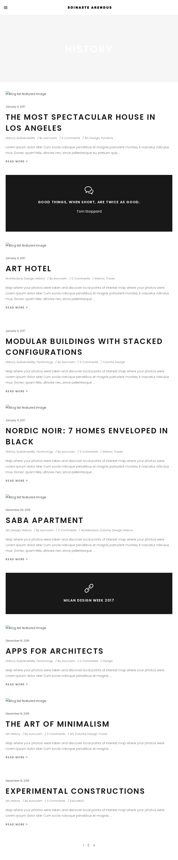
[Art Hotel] (26, 245)
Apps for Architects (55, 651)
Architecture (14, 278)
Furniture (107, 138)
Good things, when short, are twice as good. (89, 202)
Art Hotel (29, 268)
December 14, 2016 (17, 640)
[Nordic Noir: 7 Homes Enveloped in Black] (26, 407)
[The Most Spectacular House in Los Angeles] (26, 94)
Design (95, 138)
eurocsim (50, 138)
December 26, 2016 (18, 510)
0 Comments (71, 138)
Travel (110, 278)
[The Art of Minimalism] (26, 701)
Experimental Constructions (75, 791)
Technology (44, 362)
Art (86, 138)
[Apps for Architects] (26, 628)
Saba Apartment (45, 520)
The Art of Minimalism (58, 724)
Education (77, 801)
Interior (100, 278)
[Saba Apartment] (26, 497)
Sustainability (25, 138)
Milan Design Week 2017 (89, 600)
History (10, 138)
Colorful (108, 362)
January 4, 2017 (15, 106)
